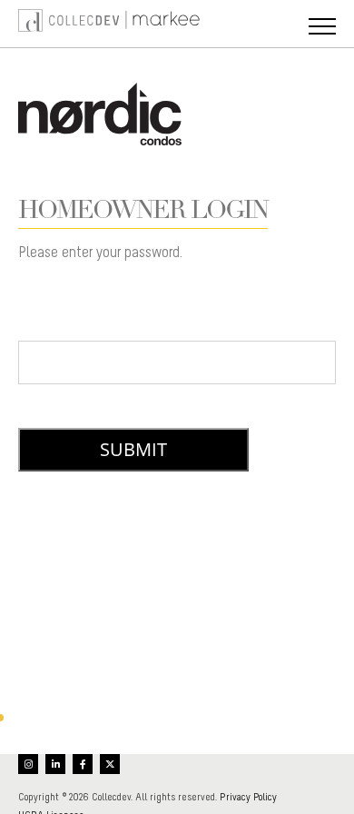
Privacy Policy (248, 796)
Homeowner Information (177, 560)
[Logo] (36, 23)
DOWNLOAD (177, 540)
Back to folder (89, 694)
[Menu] (322, 28)
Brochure (177, 620)
